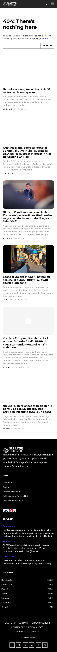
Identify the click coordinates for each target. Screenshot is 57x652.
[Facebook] (12, 645)
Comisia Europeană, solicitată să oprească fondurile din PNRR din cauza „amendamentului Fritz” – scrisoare (25, 343)
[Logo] (10, 4)
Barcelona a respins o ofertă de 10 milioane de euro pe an (26, 91)
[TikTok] (25, 645)
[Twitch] (31, 645)
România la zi (9, 173)
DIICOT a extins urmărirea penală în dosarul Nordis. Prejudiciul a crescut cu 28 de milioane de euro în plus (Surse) (26, 548)
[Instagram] (18, 645)
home (45, 38)
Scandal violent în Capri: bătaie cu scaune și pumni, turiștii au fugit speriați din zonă (26, 280)
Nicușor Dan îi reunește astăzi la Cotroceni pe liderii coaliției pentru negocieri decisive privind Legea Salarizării (27, 217)
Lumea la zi (8, 109)
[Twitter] (38, 645)
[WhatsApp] (45, 645)
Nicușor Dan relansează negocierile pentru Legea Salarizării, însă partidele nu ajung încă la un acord (27, 409)
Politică (6, 238)
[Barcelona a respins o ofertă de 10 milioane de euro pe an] (28, 71)
